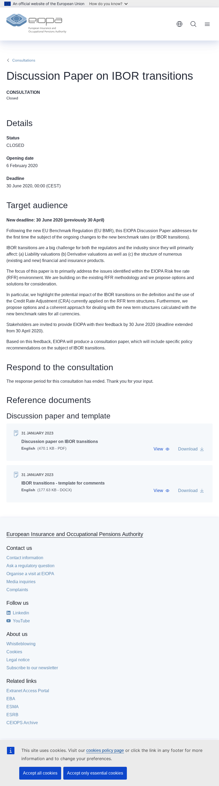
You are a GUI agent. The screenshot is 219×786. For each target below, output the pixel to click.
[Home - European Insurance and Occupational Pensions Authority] (36, 24)
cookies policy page (105, 750)
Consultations (23, 60)
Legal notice (18, 660)
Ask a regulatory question (30, 565)
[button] (162, 449)
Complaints (17, 589)
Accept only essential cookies (95, 773)
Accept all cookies (40, 773)
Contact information (24, 557)
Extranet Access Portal (27, 690)
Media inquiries (21, 581)
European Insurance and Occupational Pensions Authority (74, 534)
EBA (10, 698)
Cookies (14, 652)
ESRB (12, 714)
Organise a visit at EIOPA (30, 573)
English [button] (179, 24)
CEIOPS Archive (22, 722)
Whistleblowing (21, 644)
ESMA (12, 706)
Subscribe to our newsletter (32, 668)
